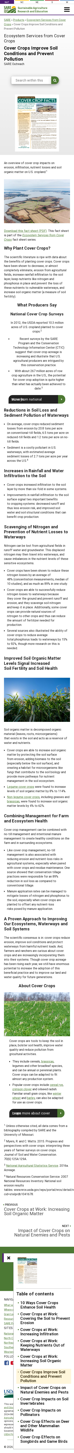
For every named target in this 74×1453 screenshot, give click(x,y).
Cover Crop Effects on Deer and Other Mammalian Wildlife (44, 1425)
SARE (7, 20)
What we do (11, 1305)
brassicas (13, 801)
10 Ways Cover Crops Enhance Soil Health (39, 1305)
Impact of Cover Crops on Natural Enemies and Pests (44, 1389)
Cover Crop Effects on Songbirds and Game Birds (44, 1439)
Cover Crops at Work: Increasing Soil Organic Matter (40, 1360)
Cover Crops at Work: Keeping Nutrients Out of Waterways (42, 1345)
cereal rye (56, 1085)
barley (31, 1098)
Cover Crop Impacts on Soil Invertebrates (44, 1401)
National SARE (12, 1333)
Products (18, 20)
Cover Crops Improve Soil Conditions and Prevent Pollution (42, 1376)
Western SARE (13, 1352)
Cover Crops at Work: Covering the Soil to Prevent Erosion (45, 1318)
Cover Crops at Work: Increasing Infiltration (39, 1331)
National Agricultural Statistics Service (32, 1165)
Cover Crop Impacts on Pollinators (40, 1412)
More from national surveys (27, 399)
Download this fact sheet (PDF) (25, 231)
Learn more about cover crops (31, 1113)
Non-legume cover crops (23, 797)
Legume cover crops (20, 787)
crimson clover (22, 1089)
